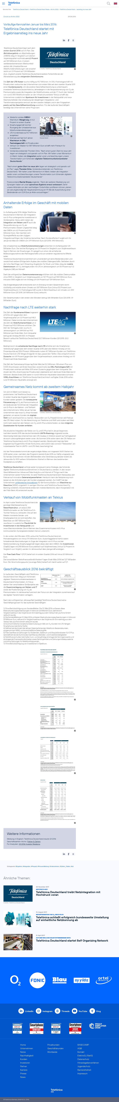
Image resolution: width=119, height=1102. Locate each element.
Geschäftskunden (55, 1048)
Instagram (47, 1011)
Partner (23, 1066)
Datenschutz (83, 1059)
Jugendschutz (84, 1066)
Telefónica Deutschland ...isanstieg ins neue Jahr (75, 9)
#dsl (72, 866)
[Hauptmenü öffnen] (3, 3)
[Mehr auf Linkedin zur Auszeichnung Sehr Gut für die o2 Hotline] (56, 1028)
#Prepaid (34, 866)
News (22, 1077)
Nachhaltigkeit (26, 1055)
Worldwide (52, 1052)
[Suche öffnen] (108, 3)
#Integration (26, 866)
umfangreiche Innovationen (26, 482)
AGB (80, 1048)
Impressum (83, 1073)
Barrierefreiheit (84, 1070)
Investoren (25, 1062)
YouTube (83, 1011)
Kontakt (81, 1052)
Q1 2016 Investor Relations (29, 844)
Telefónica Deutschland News (39, 9)
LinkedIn (29, 1011)
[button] (64, 40)
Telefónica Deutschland (20, 9)
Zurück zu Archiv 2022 (11, 17)
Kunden (23, 1059)
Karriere (23, 1070)
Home (23, 1044)
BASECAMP (83, 1044)
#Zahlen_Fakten (65, 866)
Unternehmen (26, 1048)
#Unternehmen (54, 866)
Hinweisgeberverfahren (88, 1062)
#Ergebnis (19, 866)
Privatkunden (53, 1044)
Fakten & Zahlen (34, 841)
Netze (23, 1052)
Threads (65, 1011)
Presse (23, 1073)
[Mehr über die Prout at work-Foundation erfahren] (97, 1028)
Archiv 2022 (54, 9)
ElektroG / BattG (85, 1055)
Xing (98, 1011)
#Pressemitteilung (43, 866)
